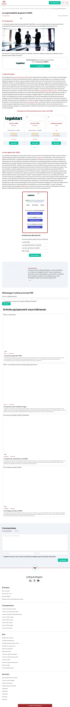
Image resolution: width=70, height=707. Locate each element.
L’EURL (49, 8)
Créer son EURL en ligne (8, 617)
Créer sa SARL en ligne (7, 619)
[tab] (34, 147)
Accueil (3, 8)
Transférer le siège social (8, 640)
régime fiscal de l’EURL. (32, 102)
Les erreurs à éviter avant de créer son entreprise (35, 239)
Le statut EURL (26, 242)
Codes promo (55, 2)
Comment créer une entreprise (12, 8)
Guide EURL (5, 688)
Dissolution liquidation (7, 648)
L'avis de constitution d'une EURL (31, 248)
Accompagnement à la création (10, 677)
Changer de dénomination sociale (10, 643)
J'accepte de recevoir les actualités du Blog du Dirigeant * (20, 301)
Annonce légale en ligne (8, 667)
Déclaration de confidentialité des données (12, 599)
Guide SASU (5, 691)
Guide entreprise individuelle (9, 685)
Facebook (34, 580)
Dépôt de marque (6, 651)
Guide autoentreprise (7, 683)
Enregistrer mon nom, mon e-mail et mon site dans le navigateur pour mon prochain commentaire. (30, 556)
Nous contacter (6, 591)
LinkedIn (29, 280)
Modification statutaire (7, 637)
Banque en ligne (6, 665)
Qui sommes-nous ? (7, 593)
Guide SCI (4, 699)
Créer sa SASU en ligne (7, 625)
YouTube (38, 580)
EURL (26, 186)
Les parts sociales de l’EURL (13, 356)
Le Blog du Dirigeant (4, 3)
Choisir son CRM (6, 659)
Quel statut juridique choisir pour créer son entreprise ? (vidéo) (34, 8)
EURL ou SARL (25, 251)
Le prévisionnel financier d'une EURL (31, 245)
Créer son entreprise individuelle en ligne (12, 614)
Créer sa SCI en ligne (7, 628)
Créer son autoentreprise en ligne (10, 611)
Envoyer (6, 304)
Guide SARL (5, 694)
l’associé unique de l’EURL (20, 77)
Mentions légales (6, 596)
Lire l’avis (14, 139)
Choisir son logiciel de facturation (10, 657)
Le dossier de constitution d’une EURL (16, 459)
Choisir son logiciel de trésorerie (10, 662)
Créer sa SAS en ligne (7, 622)
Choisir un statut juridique (8, 680)
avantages (39, 157)
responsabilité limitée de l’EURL (48, 90)
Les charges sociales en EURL (13, 511)
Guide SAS (4, 696)
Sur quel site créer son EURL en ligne (15, 406)
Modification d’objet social (8, 646)
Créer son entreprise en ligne (9, 609)
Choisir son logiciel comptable (9, 654)
